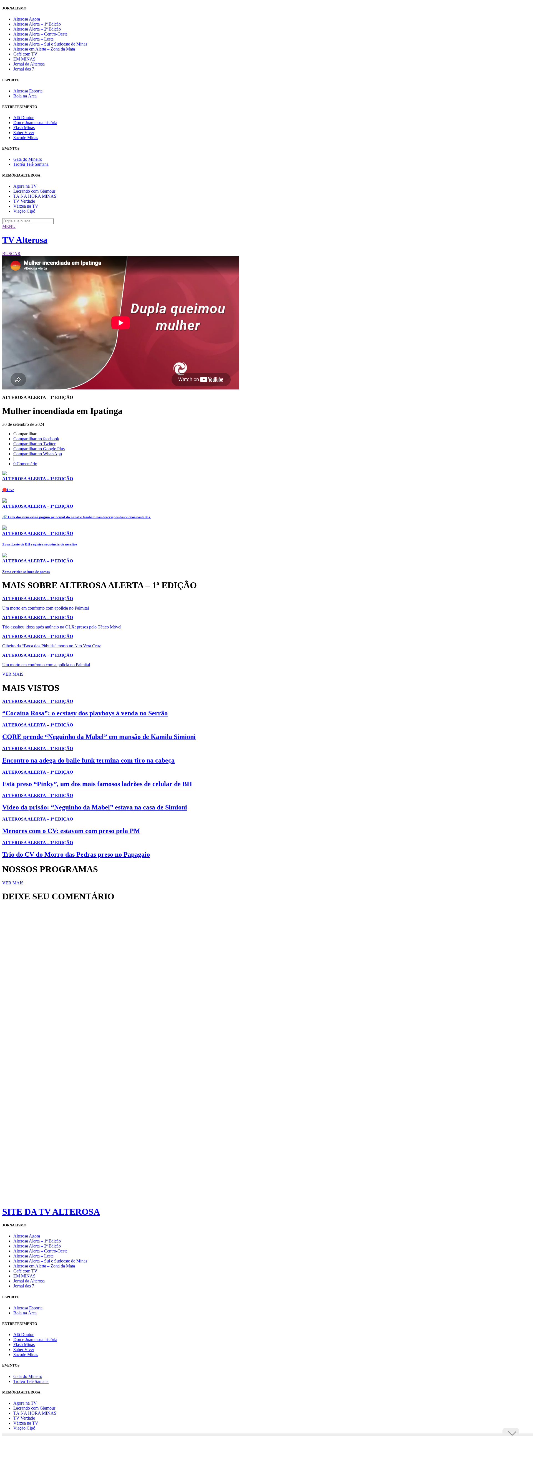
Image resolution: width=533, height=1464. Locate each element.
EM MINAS (24, 59)
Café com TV (25, 54)
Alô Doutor (23, 117)
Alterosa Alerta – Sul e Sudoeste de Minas (50, 44)
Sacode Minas (25, 137)
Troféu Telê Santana (31, 164)
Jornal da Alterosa (29, 64)
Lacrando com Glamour (34, 191)
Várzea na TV (25, 206)
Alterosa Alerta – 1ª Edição (37, 24)
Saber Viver (23, 132)
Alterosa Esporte (27, 91)
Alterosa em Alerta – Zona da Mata (44, 49)
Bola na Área (25, 96)
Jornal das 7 (23, 69)
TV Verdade (24, 201)
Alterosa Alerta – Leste (33, 39)
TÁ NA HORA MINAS (34, 196)
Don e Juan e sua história (35, 122)
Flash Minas (24, 127)
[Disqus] (266, 982)
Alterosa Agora (26, 19)
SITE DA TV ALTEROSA (51, 1212)
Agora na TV (25, 186)
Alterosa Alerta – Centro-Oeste (40, 34)
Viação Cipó (24, 211)
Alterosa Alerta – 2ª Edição (37, 29)
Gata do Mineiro (27, 159)
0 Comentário (25, 463)
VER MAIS (13, 674)
